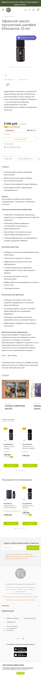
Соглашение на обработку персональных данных (20, 597)
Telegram (23, 638)
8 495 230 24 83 (29, 618)
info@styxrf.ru (11, 622)
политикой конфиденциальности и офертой (15, 669)
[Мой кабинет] (33, 10)
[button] (11, 67)
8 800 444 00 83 (13, 618)
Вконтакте (18, 638)
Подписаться (33, 547)
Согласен (20, 673)
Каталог (5, 606)
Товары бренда (8, 420)
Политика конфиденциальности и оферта (20, 600)
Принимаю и (20, 556)
